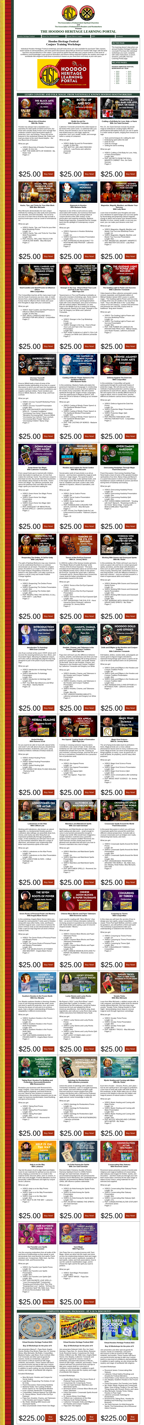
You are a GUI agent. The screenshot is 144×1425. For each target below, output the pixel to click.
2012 (129, 76)
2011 (129, 78)
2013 (129, 75)
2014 (129, 73)
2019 (117, 78)
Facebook (119, 36)
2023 (117, 71)
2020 (117, 76)
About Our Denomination (50, 36)
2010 (129, 80)
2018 (117, 80)
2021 (117, 75)
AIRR (93, 36)
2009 (129, 81)
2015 (129, 71)
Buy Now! (48, 174)
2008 (129, 83)
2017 (117, 81)
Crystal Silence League (74, 36)
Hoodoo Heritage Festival (26, 36)
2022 (117, 73)
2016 (117, 83)
